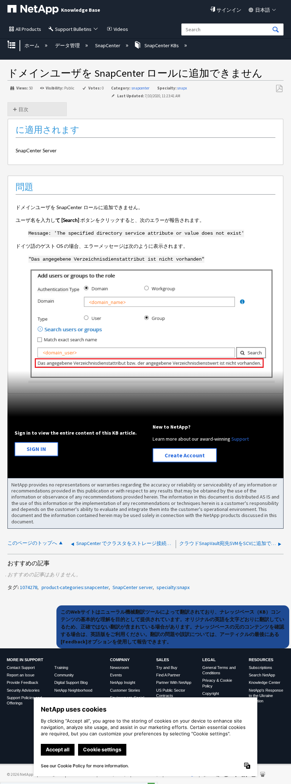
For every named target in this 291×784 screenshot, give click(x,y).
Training (61, 667)
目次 (23, 109)
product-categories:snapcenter (75, 587)
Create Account (185, 455)
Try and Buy (166, 667)
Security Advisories (23, 690)
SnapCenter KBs (161, 45)
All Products (28, 29)
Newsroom (119, 667)
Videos (121, 29)
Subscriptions (260, 667)
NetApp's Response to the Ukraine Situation (266, 695)
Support (240, 439)
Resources (261, 660)
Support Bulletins (73, 29)
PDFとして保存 (279, 88)
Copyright (210, 693)
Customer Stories (125, 690)
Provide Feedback (22, 682)
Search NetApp (262, 675)
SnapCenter (108, 45)
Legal (209, 660)
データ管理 (68, 45)
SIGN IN (36, 448)
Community (64, 675)
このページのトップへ (32, 543)
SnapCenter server (132, 587)
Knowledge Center (264, 682)
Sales (162, 660)
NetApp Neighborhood (73, 690)
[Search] (276, 30)
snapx (182, 88)
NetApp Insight (122, 682)
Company (120, 660)
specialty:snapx (173, 587)
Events (116, 675)
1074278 (28, 587)
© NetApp (20, 774)
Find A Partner (168, 675)
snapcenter (140, 88)
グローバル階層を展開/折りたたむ (16, 45)
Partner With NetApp (173, 682)
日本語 (262, 10)
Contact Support (21, 667)
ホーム (32, 45)
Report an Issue (20, 675)
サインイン (228, 10)
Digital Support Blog (71, 682)
